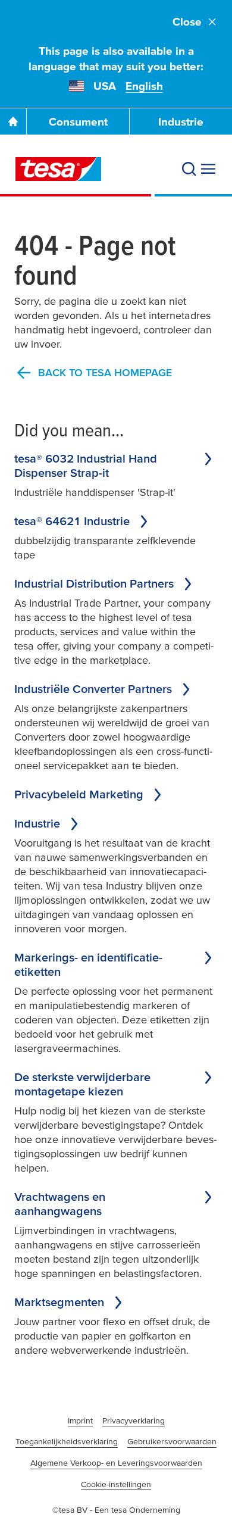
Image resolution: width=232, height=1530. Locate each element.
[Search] (189, 169)
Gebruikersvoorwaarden (172, 1441)
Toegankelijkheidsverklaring (66, 1441)
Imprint (80, 1420)
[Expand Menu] (208, 169)
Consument (78, 121)
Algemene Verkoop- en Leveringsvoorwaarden (116, 1462)
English (144, 86)
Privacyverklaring (133, 1420)
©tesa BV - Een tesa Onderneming (116, 1510)
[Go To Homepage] (13, 121)
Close (187, 21)
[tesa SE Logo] (58, 169)
